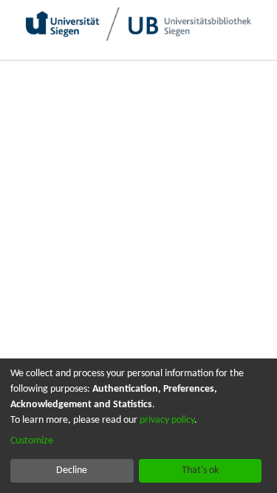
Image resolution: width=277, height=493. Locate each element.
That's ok (200, 470)
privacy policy (167, 420)
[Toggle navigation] (250, 74)
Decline (71, 470)
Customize (31, 440)
